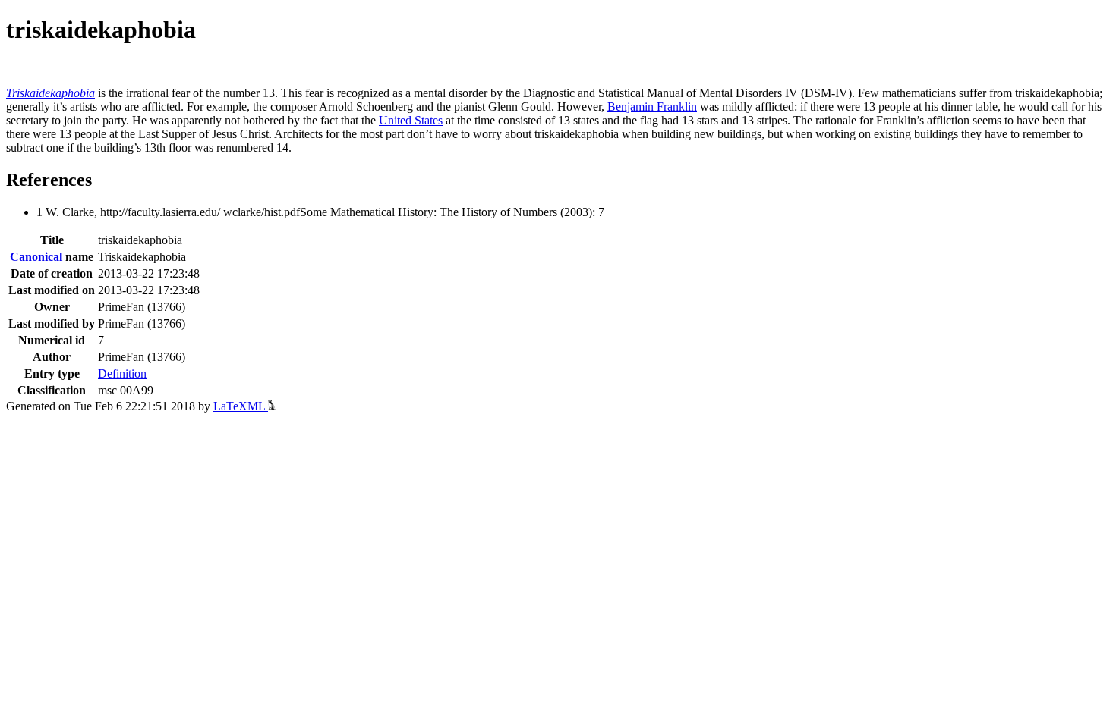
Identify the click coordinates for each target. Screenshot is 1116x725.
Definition (122, 373)
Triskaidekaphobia (50, 92)
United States (411, 120)
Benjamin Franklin (652, 106)
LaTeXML (240, 406)
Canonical (36, 256)
